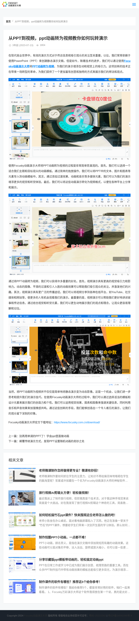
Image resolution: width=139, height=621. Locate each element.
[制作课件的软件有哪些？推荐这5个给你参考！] (22, 587)
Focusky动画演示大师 (35, 615)
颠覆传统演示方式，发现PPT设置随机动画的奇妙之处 (51, 441)
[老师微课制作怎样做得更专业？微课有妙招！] (22, 475)
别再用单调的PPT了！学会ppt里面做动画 (44, 436)
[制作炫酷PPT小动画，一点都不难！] (22, 542)
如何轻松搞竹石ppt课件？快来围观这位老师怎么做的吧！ (78, 515)
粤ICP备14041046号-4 (120, 615)
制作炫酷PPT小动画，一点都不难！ (63, 537)
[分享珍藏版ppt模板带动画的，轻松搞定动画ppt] (22, 564)
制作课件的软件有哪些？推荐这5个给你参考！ (70, 582)
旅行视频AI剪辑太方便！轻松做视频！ (65, 493)
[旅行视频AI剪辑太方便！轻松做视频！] (22, 498)
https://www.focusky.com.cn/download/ (77, 422)
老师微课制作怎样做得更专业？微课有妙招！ (69, 470)
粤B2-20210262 (97, 615)
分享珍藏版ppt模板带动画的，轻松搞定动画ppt (71, 559)
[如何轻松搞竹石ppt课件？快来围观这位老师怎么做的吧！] (22, 520)
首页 (8, 21)
